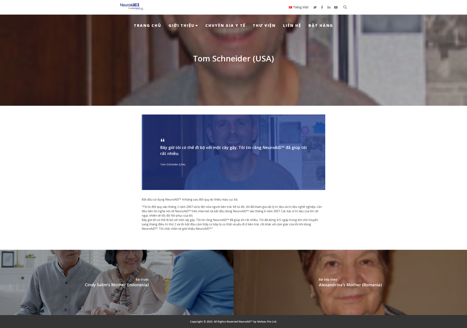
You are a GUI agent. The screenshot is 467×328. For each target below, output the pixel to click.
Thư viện (264, 25)
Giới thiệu (181, 25)
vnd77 (146, 236)
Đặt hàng (320, 25)
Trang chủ (147, 25)
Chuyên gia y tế (225, 25)
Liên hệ (292, 25)
